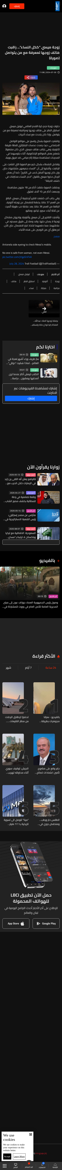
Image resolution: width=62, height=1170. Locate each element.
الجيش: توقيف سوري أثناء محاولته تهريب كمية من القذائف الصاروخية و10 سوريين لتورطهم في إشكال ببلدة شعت (17, 770)
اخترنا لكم (45, 347)
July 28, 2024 (16, 263)
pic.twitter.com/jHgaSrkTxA (17, 257)
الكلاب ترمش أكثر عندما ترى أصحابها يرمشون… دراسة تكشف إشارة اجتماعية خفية (24, 376)
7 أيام (28, 667)
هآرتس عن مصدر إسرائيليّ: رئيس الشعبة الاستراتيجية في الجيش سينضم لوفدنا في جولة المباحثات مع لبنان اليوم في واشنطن (19, 517)
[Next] (4, 588)
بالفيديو (47, 560)
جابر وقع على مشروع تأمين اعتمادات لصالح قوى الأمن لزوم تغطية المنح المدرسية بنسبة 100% (47, 770)
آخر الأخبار (31, 510)
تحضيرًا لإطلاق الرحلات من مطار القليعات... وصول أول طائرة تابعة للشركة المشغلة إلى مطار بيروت (17, 719)
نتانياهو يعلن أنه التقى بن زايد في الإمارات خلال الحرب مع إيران (20, 481)
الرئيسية (55, 1167)
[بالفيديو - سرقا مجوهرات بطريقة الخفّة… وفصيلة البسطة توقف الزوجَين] (46, 702)
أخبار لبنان (31, 492)
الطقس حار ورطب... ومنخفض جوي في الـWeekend (49, 822)
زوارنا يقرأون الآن (43, 467)
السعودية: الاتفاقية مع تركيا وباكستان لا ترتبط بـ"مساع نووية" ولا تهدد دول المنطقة (20, 535)
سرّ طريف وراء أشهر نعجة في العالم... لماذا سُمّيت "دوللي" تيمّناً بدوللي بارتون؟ (23, 361)
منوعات (34, 354)
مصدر (57, 236)
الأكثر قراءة (43, 656)
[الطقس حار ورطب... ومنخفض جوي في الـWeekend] (46, 805)
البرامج (16, 1167)
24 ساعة (50, 667)
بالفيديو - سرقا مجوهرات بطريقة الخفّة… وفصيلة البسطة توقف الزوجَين (47, 719)
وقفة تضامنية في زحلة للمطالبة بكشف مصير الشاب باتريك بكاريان (20, 499)
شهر (8, 667)
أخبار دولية (31, 474)
